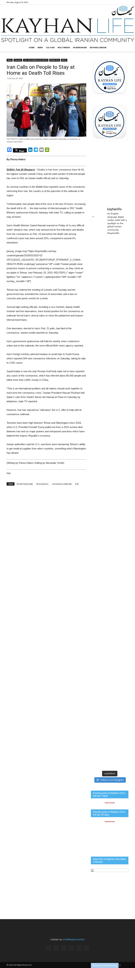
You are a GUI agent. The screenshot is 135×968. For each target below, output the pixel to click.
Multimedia (64, 47)
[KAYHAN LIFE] (67, 24)
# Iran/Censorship (25, 484)
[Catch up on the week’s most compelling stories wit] (100, 389)
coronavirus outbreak (62, 484)
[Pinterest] (115, 2)
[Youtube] (125, 2)
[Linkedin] (109, 2)
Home (32, 47)
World (64, 60)
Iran (77, 484)
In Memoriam (80, 47)
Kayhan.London (98, 47)
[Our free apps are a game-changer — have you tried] (119, 322)
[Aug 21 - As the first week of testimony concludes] (100, 273)
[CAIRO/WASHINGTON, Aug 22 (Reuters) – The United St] (119, 564)
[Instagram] (104, 2)
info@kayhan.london (74, 939)
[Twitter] (120, 2)
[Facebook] (98, 2)
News (40, 47)
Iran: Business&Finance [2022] (35, 60)
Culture (50, 47)
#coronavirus (42, 484)
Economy (17, 60)
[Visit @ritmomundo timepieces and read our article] (100, 334)
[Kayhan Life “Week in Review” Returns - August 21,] (119, 263)
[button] (124, 47)
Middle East (54, 60)
